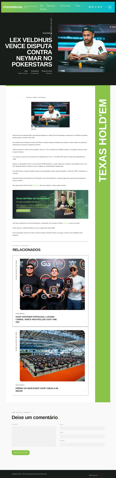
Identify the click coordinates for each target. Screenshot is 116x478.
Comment (15, 424)
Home (42, 6)
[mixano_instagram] (95, 7)
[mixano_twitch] (101, 7)
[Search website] (110, 7)
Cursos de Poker (65, 6)
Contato (78, 6)
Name (61, 424)
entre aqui (66, 223)
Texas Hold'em (47, 33)
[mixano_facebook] (89, 7)
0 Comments (35, 73)
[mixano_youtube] (92, 7)
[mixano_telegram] (98, 7)
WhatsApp (43, 9)
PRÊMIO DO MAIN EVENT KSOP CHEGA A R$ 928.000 (37, 389)
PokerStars (36, 185)
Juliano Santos (23, 73)
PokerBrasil (13, 7)
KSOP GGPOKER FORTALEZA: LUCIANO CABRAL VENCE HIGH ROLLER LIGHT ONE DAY (36, 319)
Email (61, 432)
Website (62, 440)
